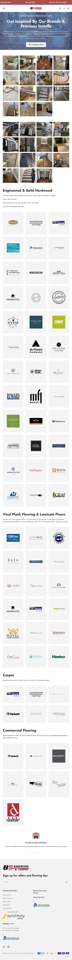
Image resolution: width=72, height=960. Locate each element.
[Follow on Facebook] (4, 947)
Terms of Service (7, 898)
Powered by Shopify (28, 953)
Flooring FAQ (7, 908)
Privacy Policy (7, 895)
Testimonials (6, 905)
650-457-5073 (23, 2)
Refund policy (7, 902)
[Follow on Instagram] (8, 947)
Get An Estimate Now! (36, 45)
